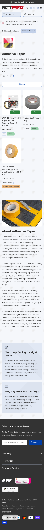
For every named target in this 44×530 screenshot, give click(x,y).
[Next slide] (41, 2)
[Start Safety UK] (13, 8)
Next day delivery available (24, 2)
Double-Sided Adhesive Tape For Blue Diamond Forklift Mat (11, 170)
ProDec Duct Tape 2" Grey (32, 119)
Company (6, 453)
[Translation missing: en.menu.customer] (27, 8)
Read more (6, 76)
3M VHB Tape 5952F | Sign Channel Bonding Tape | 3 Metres (11, 122)
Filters (22, 84)
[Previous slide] (2, 2)
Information (7, 461)
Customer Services (11, 468)
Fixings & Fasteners (11, 31)
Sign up (34, 442)
